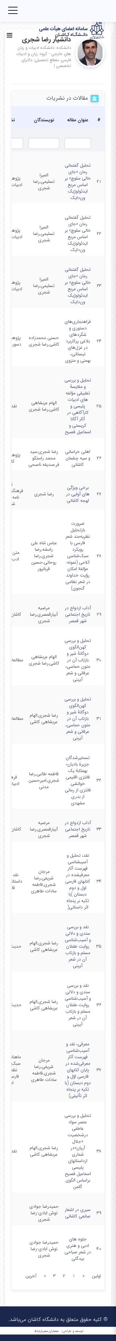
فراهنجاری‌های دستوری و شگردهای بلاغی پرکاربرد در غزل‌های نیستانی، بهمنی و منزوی (77, 341)
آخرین (30, 1276)
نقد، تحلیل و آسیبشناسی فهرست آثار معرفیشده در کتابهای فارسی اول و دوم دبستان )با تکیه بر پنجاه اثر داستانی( (77, 881)
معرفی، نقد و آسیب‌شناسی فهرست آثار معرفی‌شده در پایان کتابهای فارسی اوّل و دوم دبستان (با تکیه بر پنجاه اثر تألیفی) (78, 1069)
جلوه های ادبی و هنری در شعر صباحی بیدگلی (77, 1249)
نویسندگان (44, 120)
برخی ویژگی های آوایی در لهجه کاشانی (78, 494)
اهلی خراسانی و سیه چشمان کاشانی (77, 458)
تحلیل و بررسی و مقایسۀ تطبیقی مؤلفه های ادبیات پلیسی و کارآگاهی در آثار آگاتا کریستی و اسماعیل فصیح (77, 406)
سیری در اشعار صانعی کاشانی (78, 1213)
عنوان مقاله (77, 120)
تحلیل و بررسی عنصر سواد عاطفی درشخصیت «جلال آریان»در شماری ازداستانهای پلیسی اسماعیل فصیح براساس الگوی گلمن (77, 1151)
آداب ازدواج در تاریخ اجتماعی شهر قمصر (78, 614)
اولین (96, 1276)
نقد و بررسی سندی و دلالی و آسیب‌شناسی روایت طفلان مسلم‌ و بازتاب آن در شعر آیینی (78, 946)
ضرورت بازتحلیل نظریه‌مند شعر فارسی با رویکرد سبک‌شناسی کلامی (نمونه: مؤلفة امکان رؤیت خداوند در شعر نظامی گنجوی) (77, 556)
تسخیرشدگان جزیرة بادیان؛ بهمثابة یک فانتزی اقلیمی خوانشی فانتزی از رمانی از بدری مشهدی (78, 780)
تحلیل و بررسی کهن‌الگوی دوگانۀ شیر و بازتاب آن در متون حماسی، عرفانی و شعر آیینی (77, 660)
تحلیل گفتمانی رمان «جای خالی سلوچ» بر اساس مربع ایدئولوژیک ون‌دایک (78, 181)
